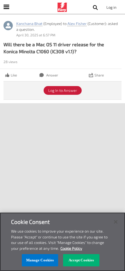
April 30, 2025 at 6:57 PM (35, 35)
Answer (52, 75)
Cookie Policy (71, 248)
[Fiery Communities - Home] (62, 7)
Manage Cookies (40, 260)
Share (99, 75)
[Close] (115, 221)
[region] (62, 242)
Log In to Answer (62, 90)
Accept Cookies (81, 260)
